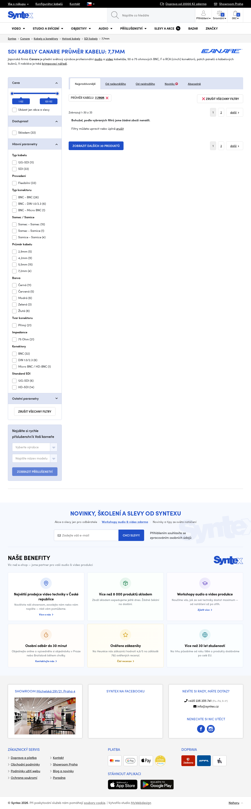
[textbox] (27, 447)
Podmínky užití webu (25, 771)
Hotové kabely (71, 38)
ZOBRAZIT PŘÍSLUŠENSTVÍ (35, 471)
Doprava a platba (24, 757)
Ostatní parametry (25, 398)
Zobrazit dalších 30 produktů (96, 146)
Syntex (12, 38)
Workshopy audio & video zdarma (125, 522)
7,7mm (99, 98)
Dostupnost (20, 121)
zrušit (120, 128)
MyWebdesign (141, 802)
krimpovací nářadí (54, 63)
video (109, 59)
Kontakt (75, 4)
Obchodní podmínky (25, 764)
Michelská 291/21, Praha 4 (55, 691)
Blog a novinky (63, 771)
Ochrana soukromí (24, 777)
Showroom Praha (65, 764)
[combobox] (34, 447)
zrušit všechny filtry (34, 411)
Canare (25, 38)
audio (98, 59)
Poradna (59, 777)
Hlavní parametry (24, 144)
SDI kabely (91, 38)
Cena (16, 82)
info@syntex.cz (208, 706)
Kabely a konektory (46, 38)
